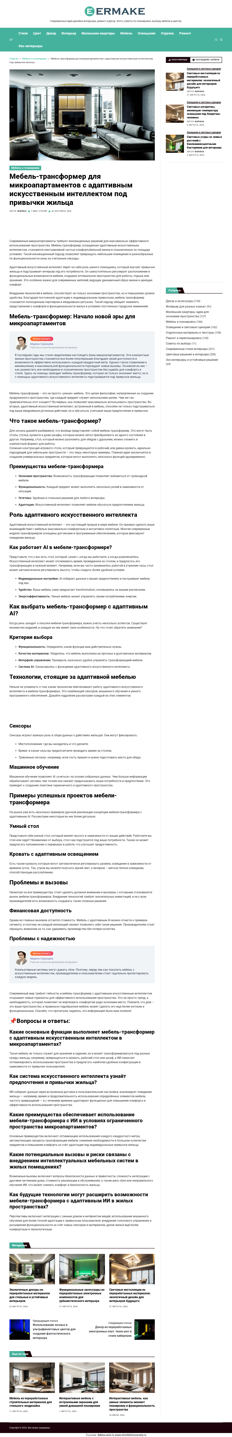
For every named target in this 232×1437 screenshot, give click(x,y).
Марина (22, 211)
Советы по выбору (178, 343)
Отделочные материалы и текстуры (190, 332)
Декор (51, 33)
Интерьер (68, 33)
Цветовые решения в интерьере (187, 354)
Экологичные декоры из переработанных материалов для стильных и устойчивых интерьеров (29, 1295)
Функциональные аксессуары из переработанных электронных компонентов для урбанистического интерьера (81, 1295)
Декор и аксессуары (179, 301)
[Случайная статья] (216, 39)
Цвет (37, 33)
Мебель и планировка (25, 168)
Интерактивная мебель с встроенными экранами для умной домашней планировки (79, 1402)
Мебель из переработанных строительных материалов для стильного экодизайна (30, 1402)
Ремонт (185, 33)
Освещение (147, 33)
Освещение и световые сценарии (204, 68)
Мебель (126, 33)
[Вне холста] (11, 39)
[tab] (178, 60)
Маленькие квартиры (98, 33)
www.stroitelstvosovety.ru (130, 1435)
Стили (23, 33)
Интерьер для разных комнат (186, 306)
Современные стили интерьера (187, 349)
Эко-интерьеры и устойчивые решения (192, 360)
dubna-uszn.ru (106, 1435)
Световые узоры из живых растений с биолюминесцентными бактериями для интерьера (204, 142)
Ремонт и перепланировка (184, 338)
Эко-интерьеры (30, 46)
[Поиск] (221, 39)
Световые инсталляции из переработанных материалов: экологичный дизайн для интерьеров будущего (130, 1295)
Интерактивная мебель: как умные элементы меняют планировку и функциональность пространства (132, 1404)
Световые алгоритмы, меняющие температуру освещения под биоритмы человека (203, 112)
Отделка (167, 33)
